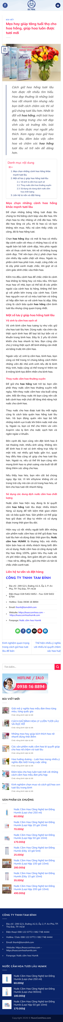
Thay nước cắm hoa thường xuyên (36, 185)
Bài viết (10, 20)
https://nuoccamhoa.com (31, 612)
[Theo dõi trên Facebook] (5, 5)
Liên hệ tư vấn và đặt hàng (26, 195)
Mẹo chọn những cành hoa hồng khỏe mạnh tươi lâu (31, 173)
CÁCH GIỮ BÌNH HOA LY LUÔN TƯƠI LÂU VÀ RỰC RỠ (35, 722)
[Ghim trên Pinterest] (39, 631)
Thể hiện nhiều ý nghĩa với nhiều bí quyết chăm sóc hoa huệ (47, 646)
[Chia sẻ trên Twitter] (28, 631)
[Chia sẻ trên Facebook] (23, 631)
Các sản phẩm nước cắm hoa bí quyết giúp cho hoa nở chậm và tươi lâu (35, 748)
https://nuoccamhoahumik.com (25, 615)
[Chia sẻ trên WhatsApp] (17, 631)
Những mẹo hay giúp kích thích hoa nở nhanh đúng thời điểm (32, 735)
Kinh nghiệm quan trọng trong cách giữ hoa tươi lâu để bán (15, 646)
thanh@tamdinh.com (26, 607)
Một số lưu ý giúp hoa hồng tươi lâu (30, 178)
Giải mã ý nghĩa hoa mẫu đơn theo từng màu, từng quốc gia (33, 710)
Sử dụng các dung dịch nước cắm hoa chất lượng (35, 190)
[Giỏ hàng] (58, 5)
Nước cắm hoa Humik (30, 620)
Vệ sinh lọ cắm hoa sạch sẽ (33, 182)
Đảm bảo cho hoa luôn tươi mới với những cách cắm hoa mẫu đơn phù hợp (34, 773)
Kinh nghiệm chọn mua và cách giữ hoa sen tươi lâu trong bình (35, 786)
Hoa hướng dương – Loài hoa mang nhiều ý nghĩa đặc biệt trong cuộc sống (35, 761)
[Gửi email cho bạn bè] (34, 631)
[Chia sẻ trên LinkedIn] (45, 631)
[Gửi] (58, 667)
